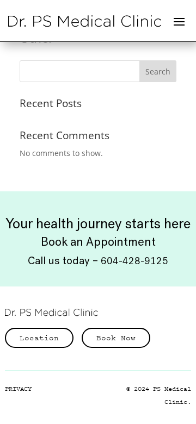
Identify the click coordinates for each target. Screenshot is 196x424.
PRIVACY (18, 388)
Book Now (116, 337)
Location (39, 337)
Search (157, 71)
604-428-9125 (134, 260)
